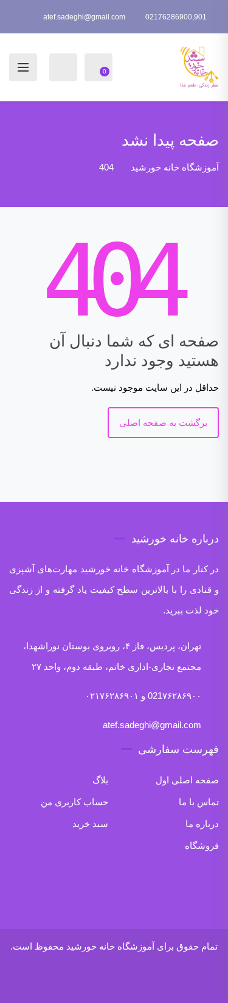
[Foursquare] (100, 982)
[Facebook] (185, 982)
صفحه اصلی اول (187, 780)
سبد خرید (90, 824)
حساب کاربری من (74, 802)
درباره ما (202, 824)
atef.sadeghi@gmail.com (84, 17)
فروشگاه (202, 845)
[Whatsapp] (43, 982)
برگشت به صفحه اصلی (163, 422)
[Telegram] (60, 982)
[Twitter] (168, 982)
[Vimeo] (134, 982)
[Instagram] (151, 982)
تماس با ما (199, 802)
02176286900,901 (176, 17)
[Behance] (117, 982)
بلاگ (100, 780)
